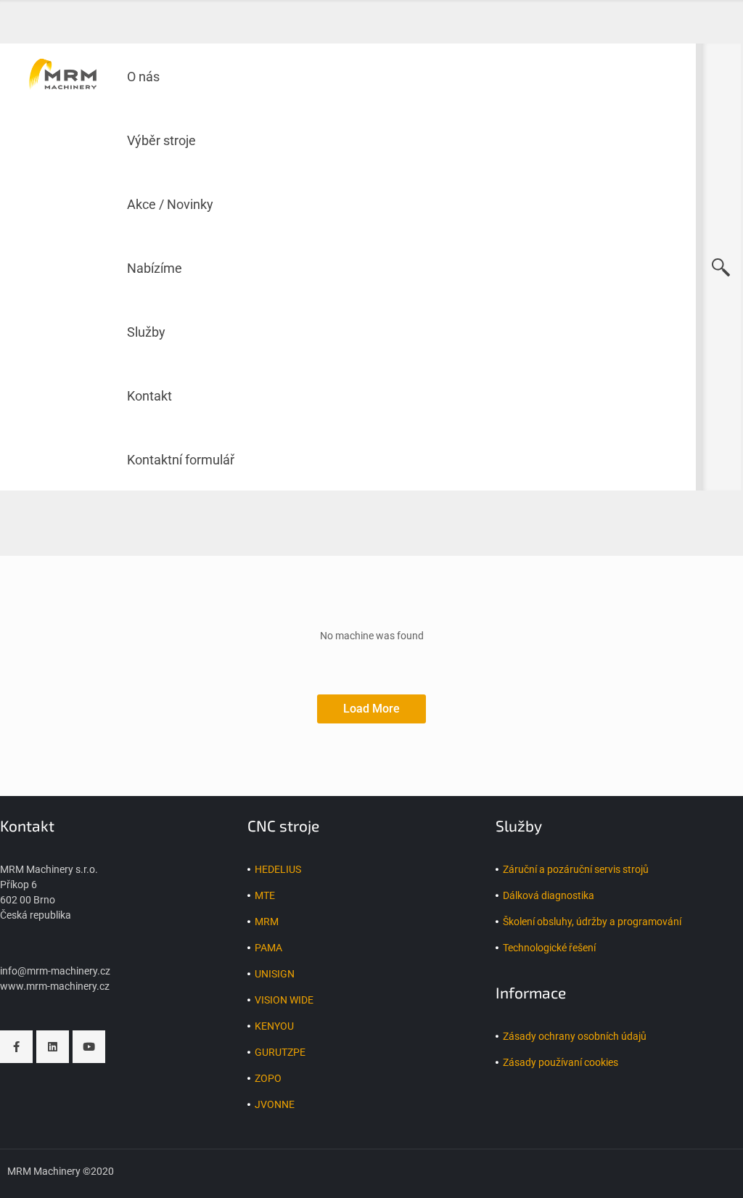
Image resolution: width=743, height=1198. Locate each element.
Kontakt (149, 395)
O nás (143, 76)
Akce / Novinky (170, 204)
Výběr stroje (161, 140)
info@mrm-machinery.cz (55, 971)
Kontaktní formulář (180, 459)
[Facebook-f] (16, 1046)
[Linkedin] (52, 1046)
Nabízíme (154, 268)
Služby (146, 332)
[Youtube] (89, 1046)
